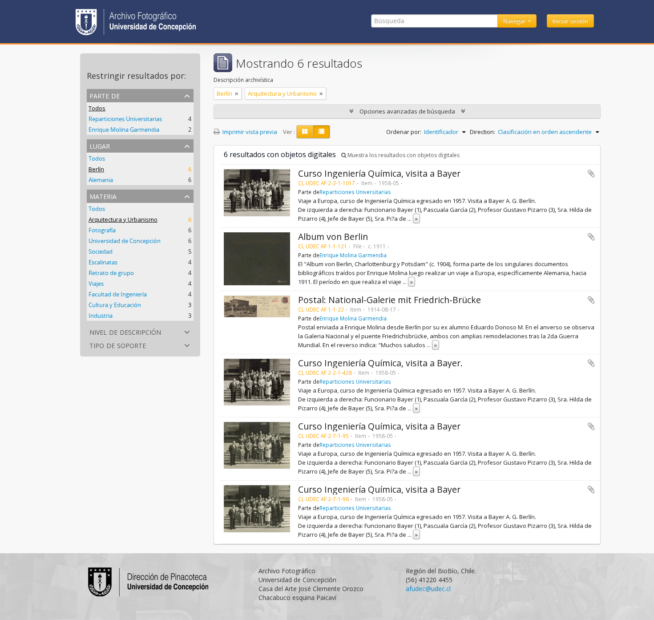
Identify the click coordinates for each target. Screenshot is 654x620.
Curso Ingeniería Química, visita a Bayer (379, 173)
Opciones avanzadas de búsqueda (407, 111)
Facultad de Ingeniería (118, 294)
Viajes (96, 284)
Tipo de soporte (117, 345)
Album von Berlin (333, 237)
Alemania (101, 180)
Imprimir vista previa (249, 132)
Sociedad (101, 251)
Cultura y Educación (115, 305)
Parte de (104, 95)
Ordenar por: (403, 132)
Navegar (515, 21)
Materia (103, 196)
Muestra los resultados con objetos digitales (403, 155)
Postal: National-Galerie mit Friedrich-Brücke (389, 300)
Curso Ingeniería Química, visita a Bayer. (380, 363)
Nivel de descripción (125, 331)
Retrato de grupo (111, 273)
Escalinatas (103, 262)
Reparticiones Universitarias (125, 119)
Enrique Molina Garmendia (124, 130)
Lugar (99, 145)
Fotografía (102, 230)
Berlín (96, 169)
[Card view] (304, 131)
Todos (97, 108)
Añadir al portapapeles (591, 173)
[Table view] (321, 131)
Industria (101, 316)
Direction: (482, 132)
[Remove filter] (236, 93)
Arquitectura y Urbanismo (123, 219)
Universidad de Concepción (125, 241)
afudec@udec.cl (428, 588)
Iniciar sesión (570, 21)
